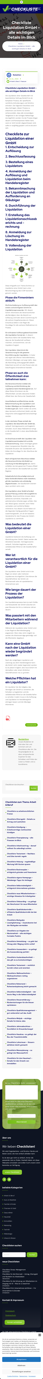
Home (20, 44)
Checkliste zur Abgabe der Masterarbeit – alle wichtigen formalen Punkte (19, 933)
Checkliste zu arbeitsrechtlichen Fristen (20, 812)
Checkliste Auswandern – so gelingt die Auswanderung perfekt (22, 950)
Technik (7, 1230)
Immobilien (8, 1221)
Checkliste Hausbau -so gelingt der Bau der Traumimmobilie (21, 1035)
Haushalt (7, 1217)
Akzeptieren (21, 1359)
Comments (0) (31, 725)
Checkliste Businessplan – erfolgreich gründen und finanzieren (21, 871)
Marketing (7, 1225)
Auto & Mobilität (10, 1200)
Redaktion (23, 739)
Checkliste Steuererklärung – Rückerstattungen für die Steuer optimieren (20, 1002)
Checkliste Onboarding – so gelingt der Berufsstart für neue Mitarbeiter (22, 902)
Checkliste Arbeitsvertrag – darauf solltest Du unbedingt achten (21, 847)
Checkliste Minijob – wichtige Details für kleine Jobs (19, 1019)
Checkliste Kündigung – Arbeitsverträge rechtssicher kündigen (19, 830)
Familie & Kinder (10, 1204)
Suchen (33, 788)
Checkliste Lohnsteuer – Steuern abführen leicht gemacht (20, 1043)
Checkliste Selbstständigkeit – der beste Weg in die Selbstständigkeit (21, 993)
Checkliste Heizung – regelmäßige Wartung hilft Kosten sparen (21, 863)
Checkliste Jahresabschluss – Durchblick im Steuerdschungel (20, 1027)
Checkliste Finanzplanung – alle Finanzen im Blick (20, 839)
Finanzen (23, 81)
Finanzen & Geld (10, 1208)
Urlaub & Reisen (10, 1238)
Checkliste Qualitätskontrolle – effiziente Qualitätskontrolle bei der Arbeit (22, 912)
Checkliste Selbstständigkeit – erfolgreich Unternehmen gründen (21, 886)
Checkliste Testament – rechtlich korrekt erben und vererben (21, 966)
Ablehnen (21, 1365)
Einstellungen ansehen (21, 1371)
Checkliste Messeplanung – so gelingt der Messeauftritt (19, 1051)
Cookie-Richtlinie (12, 1376)
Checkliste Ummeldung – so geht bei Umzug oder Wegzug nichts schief (22, 942)
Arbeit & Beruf (15, 81)
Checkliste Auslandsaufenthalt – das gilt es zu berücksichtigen (20, 958)
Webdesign (8, 1234)
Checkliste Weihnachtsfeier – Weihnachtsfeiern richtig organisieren (19, 976)
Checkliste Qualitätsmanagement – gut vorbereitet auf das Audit (22, 1011)
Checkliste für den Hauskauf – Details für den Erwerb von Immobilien (19, 1061)
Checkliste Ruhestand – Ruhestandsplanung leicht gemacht (21, 985)
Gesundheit (8, 1213)
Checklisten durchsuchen (14, 785)
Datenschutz (23, 1376)
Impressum (32, 1376)
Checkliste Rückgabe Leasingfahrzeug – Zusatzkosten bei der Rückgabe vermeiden (22, 923)
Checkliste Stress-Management (14, 1270)
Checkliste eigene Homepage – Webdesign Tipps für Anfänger (20, 878)
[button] (40, 1335)
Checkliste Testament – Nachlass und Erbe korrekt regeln (21, 855)
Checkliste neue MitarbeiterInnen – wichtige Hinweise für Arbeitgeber (21, 894)
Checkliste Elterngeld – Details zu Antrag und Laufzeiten (21, 820)
